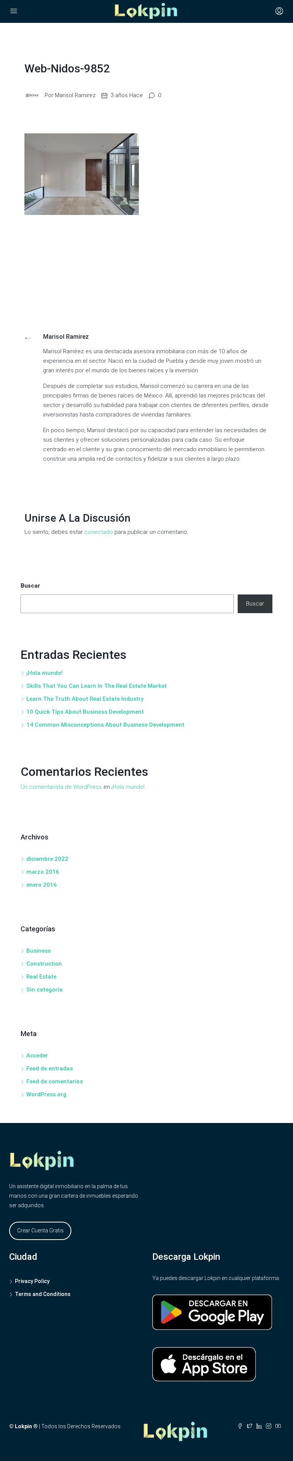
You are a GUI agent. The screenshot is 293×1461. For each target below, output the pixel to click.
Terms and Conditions (43, 1294)
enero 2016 (41, 884)
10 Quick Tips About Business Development (85, 711)
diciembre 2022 (47, 858)
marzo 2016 (42, 871)
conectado (98, 532)
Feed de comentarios (54, 1081)
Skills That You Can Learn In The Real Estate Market (96, 685)
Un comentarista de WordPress (61, 786)
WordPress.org (46, 1094)
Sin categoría (44, 989)
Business (38, 950)
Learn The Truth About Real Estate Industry (84, 698)
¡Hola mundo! (44, 673)
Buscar (30, 585)
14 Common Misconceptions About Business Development (105, 724)
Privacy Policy (32, 1281)
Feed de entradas (49, 1068)
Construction (44, 963)
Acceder (37, 1055)
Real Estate (41, 976)
